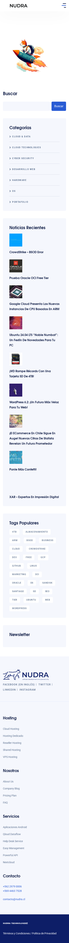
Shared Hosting (12, 749)
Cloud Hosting (11, 728)
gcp (43, 557)
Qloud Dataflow (12, 834)
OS (13, 191)
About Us (8, 781)
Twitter (44, 684)
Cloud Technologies (26, 147)
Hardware (19, 180)
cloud (16, 549)
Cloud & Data (21, 136)
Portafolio (20, 202)
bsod (29, 540)
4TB (14, 532)
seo (47, 591)
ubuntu (31, 600)
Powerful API (10, 855)
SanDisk (47, 583)
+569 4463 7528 (12, 890)
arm (14, 540)
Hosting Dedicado (13, 735)
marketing (19, 574)
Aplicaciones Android (15, 827)
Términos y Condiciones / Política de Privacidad (29, 933)
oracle (16, 583)
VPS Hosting (10, 756)
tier (14, 600)
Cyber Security (23, 158)
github (16, 566)
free (29, 557)
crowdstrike (37, 549)
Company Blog (11, 788)
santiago (18, 591)
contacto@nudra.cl (14, 899)
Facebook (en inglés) (19, 684)
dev (14, 557)
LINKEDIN (9, 689)
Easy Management (13, 848)
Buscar (10, 93)
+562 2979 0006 (12, 886)
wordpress (19, 608)
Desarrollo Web (23, 169)
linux (33, 566)
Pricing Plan (10, 795)
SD (34, 591)
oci (37, 574)
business (47, 540)
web (47, 600)
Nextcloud (9, 862)
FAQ (5, 802)
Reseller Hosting (12, 742)
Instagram (28, 689)
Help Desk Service (13, 841)
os (31, 583)
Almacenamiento (37, 532)
